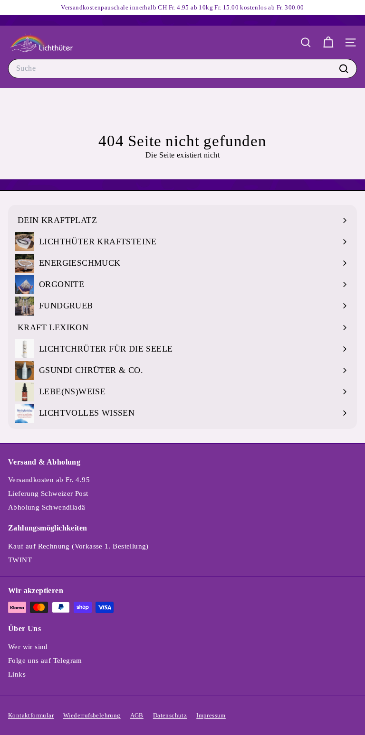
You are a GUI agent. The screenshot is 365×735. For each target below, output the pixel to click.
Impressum (211, 715)
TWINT (20, 560)
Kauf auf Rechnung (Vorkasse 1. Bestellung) (78, 546)
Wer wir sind (28, 647)
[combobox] (182, 68)
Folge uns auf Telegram (45, 660)
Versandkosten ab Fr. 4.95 (49, 480)
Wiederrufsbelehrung (92, 715)
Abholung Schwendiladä (46, 507)
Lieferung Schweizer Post (48, 493)
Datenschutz (170, 715)
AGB (137, 715)
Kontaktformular (31, 715)
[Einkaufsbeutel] (328, 42)
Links (17, 674)
